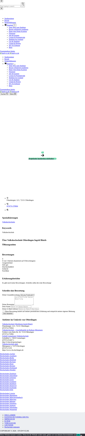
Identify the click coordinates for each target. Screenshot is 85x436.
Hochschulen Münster (7, 401)
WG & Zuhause (14, 84)
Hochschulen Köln (6, 390)
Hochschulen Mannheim (8, 395)
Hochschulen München (8, 399)
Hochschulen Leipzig (7, 393)
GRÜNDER (8, 425)
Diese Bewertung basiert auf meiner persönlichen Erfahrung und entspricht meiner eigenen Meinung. (40, 311)
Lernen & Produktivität (17, 76)
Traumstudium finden (7, 89)
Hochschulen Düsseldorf (8, 376)
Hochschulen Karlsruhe (8, 388)
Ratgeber (10, 64)
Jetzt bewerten (8, 313)
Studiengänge (9, 57)
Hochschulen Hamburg (8, 384)
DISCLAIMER (9, 415)
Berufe (6, 59)
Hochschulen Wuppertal (8, 409)
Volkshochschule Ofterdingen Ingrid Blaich (17, 324)
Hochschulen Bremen (7, 366)
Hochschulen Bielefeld (8, 360)
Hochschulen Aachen (7, 354)
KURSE (7, 421)
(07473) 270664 (12, 206)
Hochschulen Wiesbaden (8, 407)
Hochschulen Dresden (7, 370)
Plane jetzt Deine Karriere (18, 70)
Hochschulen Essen (7, 380)
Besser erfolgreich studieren (18, 68)
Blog (10, 86)
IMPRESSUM (9, 419)
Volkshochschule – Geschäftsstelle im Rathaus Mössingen (22, 330)
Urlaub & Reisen (15, 82)
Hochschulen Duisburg (8, 374)
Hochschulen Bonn (7, 364)
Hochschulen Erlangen (8, 378)
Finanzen (12, 72)
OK (78, 435)
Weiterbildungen (10, 61)
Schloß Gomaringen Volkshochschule (15, 336)
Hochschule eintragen (12, 427)
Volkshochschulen (8, 222)
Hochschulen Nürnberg (8, 403)
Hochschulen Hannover (8, 386)
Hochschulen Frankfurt (8, 382)
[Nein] (81, 435)
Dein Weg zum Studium (17, 66)
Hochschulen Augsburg (8, 356)
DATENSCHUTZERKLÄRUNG (16, 417)
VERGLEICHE (10, 423)
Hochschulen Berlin (7, 358)
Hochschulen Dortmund (8, 368)
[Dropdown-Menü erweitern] (15, 64)
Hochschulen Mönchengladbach (11, 397)
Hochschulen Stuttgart (7, 405)
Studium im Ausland (16, 78)
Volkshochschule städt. (10, 344)
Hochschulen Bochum (8, 362)
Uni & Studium (14, 80)
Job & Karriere (14, 74)
